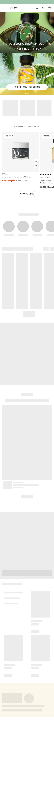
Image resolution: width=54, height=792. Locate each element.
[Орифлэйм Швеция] (12, 8)
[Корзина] (49, 8)
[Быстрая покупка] (36, 166)
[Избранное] (36, 161)
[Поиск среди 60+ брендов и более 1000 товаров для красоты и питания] (37, 8)
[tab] (18, 126)
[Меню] (3, 8)
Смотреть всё (27, 194)
